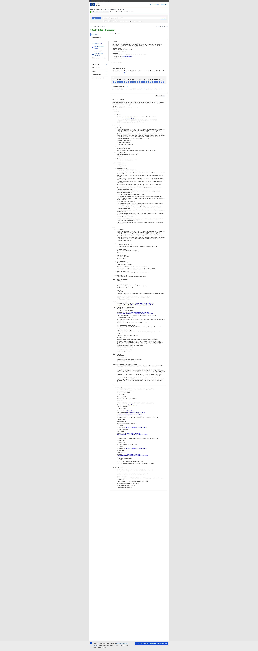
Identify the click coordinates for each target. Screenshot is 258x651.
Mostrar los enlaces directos (99, 47)
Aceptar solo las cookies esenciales (158, 643)
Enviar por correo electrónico (98, 54)
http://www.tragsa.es (131, 410)
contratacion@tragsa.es (127, 56)
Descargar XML (98, 43)
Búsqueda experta (128, 21)
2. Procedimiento (96, 67)
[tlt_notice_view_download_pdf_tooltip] (113, 82)
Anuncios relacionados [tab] (96, 37)
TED (91, 26)
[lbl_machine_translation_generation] (127, 86)
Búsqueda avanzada (119, 21)
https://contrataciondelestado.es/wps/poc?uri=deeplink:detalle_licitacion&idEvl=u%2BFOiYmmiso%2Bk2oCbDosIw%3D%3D (135, 304)
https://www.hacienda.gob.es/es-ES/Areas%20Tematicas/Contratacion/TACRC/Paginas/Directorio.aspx (132, 434)
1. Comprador (95, 64)
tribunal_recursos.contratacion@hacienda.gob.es (136, 427)
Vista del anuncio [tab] (94, 34)
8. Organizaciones (96, 74)
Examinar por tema (138, 21)
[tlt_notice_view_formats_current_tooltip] (163, 95)
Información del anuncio (98, 78)
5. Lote (93, 71)
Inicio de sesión (155, 4)
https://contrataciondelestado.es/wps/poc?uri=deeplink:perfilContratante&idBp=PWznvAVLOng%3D (131, 413)
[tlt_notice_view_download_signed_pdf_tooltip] (124, 73)
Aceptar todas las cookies (142, 643)
